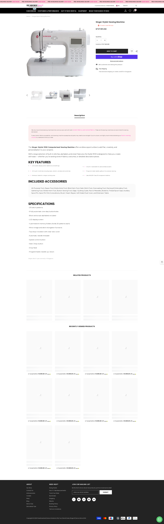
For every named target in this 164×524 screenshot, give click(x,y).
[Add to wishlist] (131, 51)
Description (79, 115)
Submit (106, 492)
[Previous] (27, 95)
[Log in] (125, 11)
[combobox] (128, 5)
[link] (39, 316)
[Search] (130, 5)
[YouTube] (94, 499)
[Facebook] (74, 499)
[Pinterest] (84, 499)
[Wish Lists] (130, 11)
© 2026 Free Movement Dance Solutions (44, 518)
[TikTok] (89, 499)
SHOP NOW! (15, 1)
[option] (58, 52)
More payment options (116, 61)
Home (28, 16)
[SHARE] (136, 51)
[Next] (89, 95)
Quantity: (99, 37)
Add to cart (112, 51)
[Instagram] (79, 499)
